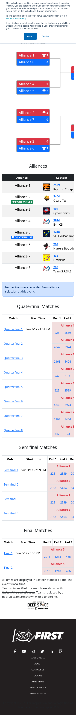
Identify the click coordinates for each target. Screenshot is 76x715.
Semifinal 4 (11, 513)
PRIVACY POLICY (38, 687)
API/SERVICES (38, 657)
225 (57, 333)
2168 (57, 361)
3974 (56, 220)
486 (68, 557)
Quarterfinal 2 (13, 344)
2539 (56, 185)
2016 (47, 557)
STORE (38, 681)
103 (55, 209)
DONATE (38, 675)
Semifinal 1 (11, 470)
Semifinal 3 (11, 499)
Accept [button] (30, 36)
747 (57, 376)
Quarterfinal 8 (13, 430)
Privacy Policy (16, 18)
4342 (57, 347)
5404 (56, 196)
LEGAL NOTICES (38, 693)
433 (55, 256)
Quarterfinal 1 (13, 329)
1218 (56, 232)
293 (55, 267)
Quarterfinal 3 (13, 358)
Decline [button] (45, 36)
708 (55, 244)
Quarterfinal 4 (13, 372)
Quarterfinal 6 (13, 401)
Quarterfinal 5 (13, 387)
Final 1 (8, 553)
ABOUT (38, 663)
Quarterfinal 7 (13, 416)
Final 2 (8, 568)
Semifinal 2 (11, 484)
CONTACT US (38, 669)
